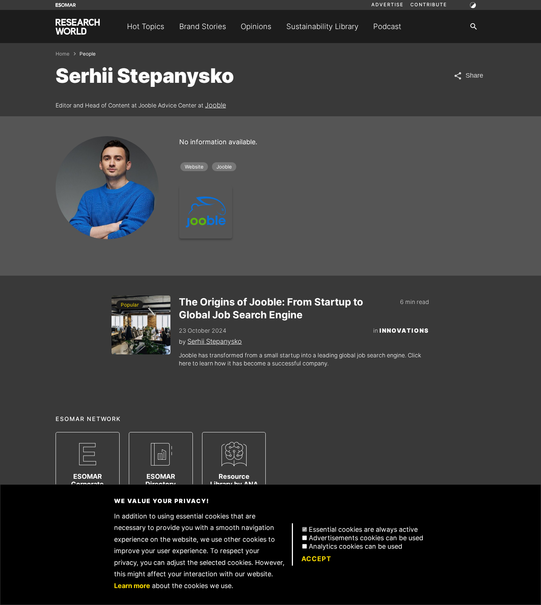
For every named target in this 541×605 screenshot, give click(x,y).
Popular (130, 305)
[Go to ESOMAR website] (66, 5)
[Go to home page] (78, 27)
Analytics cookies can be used (355, 546)
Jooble (215, 105)
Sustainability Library (322, 26)
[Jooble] (206, 212)
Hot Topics (145, 26)
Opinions (256, 26)
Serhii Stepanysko (214, 341)
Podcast (387, 26)
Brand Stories (202, 26)
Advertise (387, 4)
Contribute (428, 4)
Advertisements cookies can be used (366, 538)
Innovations (404, 330)
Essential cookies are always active (363, 529)
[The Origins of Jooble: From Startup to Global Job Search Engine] (141, 325)
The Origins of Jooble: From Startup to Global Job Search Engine (271, 308)
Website (194, 167)
